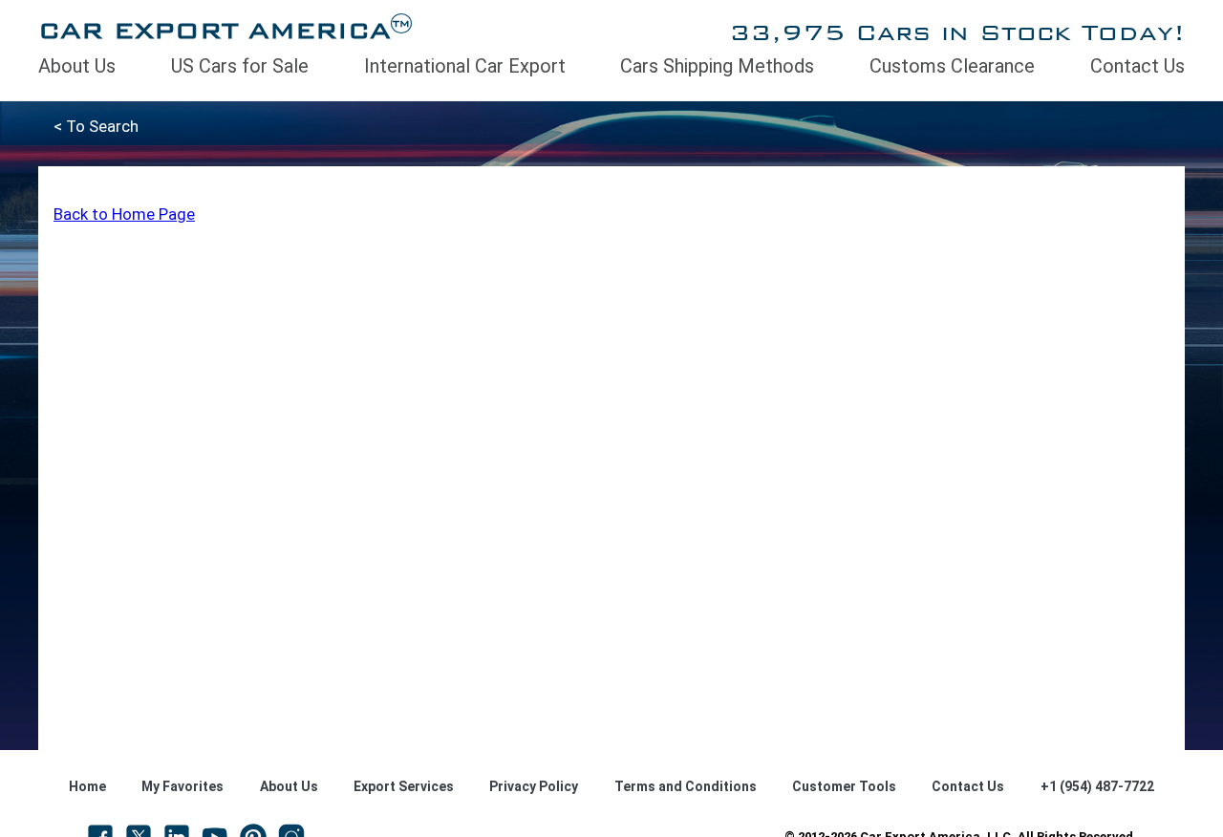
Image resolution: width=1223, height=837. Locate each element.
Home (87, 786)
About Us (77, 65)
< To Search (96, 126)
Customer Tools (844, 786)
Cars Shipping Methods (717, 65)
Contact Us (1137, 65)
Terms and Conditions (685, 786)
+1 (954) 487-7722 (1097, 786)
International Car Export (465, 65)
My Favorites (182, 786)
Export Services (404, 786)
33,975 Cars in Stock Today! (957, 32)
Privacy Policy (533, 786)
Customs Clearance (952, 65)
